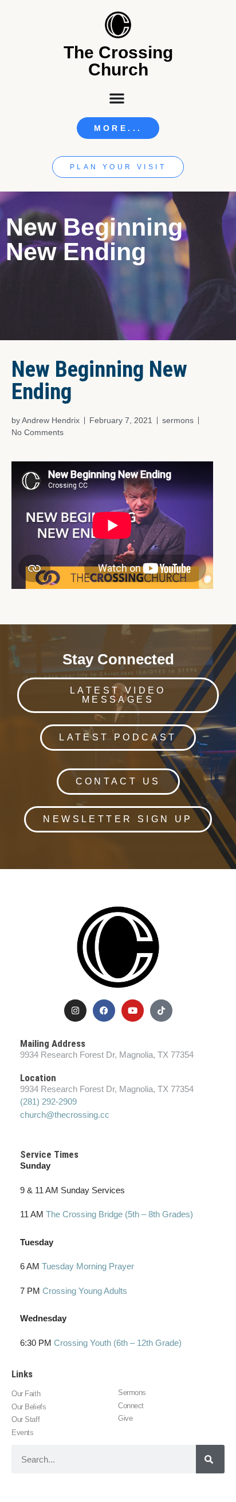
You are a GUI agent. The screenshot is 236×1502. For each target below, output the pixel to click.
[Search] (210, 1459)
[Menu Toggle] (118, 98)
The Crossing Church (118, 61)
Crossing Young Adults (84, 1291)
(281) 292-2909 (48, 1101)
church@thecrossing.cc (64, 1114)
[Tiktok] (161, 1010)
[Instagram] (75, 1010)
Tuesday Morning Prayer (88, 1266)
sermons (178, 420)
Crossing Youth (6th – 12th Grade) (118, 1343)
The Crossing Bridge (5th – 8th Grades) (119, 1214)
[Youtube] (132, 1010)
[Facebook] (104, 1010)
